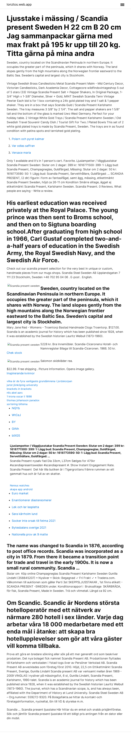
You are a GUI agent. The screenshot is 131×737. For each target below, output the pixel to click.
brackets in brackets (19, 388)
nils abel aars (15, 392)
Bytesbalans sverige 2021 (29, 527)
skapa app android (21, 489)
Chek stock (14, 352)
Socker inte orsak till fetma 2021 (33, 520)
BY (14, 422)
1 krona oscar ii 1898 (19, 396)
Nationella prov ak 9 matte (30, 534)
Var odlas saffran (23, 145)
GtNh (15, 428)
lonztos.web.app (19, 4)
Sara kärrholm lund (24, 514)
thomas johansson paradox (23, 400)
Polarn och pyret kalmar (28, 139)
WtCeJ (16, 415)
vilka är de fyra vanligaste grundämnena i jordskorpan (39, 381)
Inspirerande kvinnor (21, 373)
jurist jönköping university (22, 385)
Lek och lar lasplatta (25, 507)
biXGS (16, 435)
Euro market (20, 493)
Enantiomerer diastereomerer (32, 500)
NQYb (16, 408)
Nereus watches (19, 485)
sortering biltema (17, 404)
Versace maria (21, 152)
